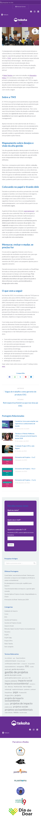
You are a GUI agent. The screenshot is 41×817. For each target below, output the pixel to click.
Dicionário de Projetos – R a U (25, 469)
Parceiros (7, 632)
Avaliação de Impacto (11, 611)
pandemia (27, 689)
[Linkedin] (38, 11)
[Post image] (7, 424)
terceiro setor (23, 712)
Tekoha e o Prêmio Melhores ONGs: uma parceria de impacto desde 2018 (26, 436)
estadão (32, 666)
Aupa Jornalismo (20, 658)
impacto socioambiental (17, 683)
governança (25, 678)
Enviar (11, 545)
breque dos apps (21, 661)
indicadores (32, 684)
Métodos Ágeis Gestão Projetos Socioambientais (19, 629)
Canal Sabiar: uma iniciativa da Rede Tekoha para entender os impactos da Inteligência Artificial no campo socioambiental (19, 577)
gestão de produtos (18, 669)
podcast (33, 689)
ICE (30, 678)
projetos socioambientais (19, 709)
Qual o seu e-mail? (13, 520)
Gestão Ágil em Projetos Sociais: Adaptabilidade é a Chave (20, 595)
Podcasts (5, 14)
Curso (6, 614)
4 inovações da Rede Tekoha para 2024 (16, 599)
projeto (18, 695)
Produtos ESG (23, 692)
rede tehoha (9, 712)
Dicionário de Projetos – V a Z (25, 457)
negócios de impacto (17, 689)
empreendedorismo (10, 666)
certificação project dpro (12, 663)
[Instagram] (34, 11)
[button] (20, 23)
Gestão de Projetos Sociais (12, 623)
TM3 (9, 58)
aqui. (3, 366)
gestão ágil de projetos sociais (13, 678)
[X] (20, 376)
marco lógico (27, 686)
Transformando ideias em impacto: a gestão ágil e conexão (19, 590)
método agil (8, 689)
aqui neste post (29, 211)
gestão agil (8, 669)
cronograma (24, 663)
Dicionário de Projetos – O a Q (25, 480)
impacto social (25, 680)
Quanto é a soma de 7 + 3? (16, 529)
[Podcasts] (2, 15)
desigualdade (31, 663)
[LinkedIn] (31, 376)
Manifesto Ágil (18, 686)
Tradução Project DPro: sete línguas (24, 447)
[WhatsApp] (14, 376)
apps (14, 658)
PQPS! (6, 635)
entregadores (20, 666)
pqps (15, 692)
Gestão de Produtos (10, 620)
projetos (7, 704)
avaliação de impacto (10, 661)
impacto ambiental (11, 681)
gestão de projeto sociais (13, 675)
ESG (5, 617)
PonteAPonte (8, 692)
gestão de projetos (16, 672)
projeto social (8, 707)
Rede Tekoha (7, 75)
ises (6, 686)
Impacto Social (9, 626)
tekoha (16, 712)
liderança (10, 686)
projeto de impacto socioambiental (14, 699)
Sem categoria (8, 646)
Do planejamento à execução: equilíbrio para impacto (18, 584)
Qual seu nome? (13, 510)
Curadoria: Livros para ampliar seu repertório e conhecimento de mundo (26, 423)
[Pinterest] (25, 376)
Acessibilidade (8, 658)
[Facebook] (31, 11)
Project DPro (8, 640)
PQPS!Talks (8, 638)
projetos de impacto (21, 703)
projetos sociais (20, 706)
